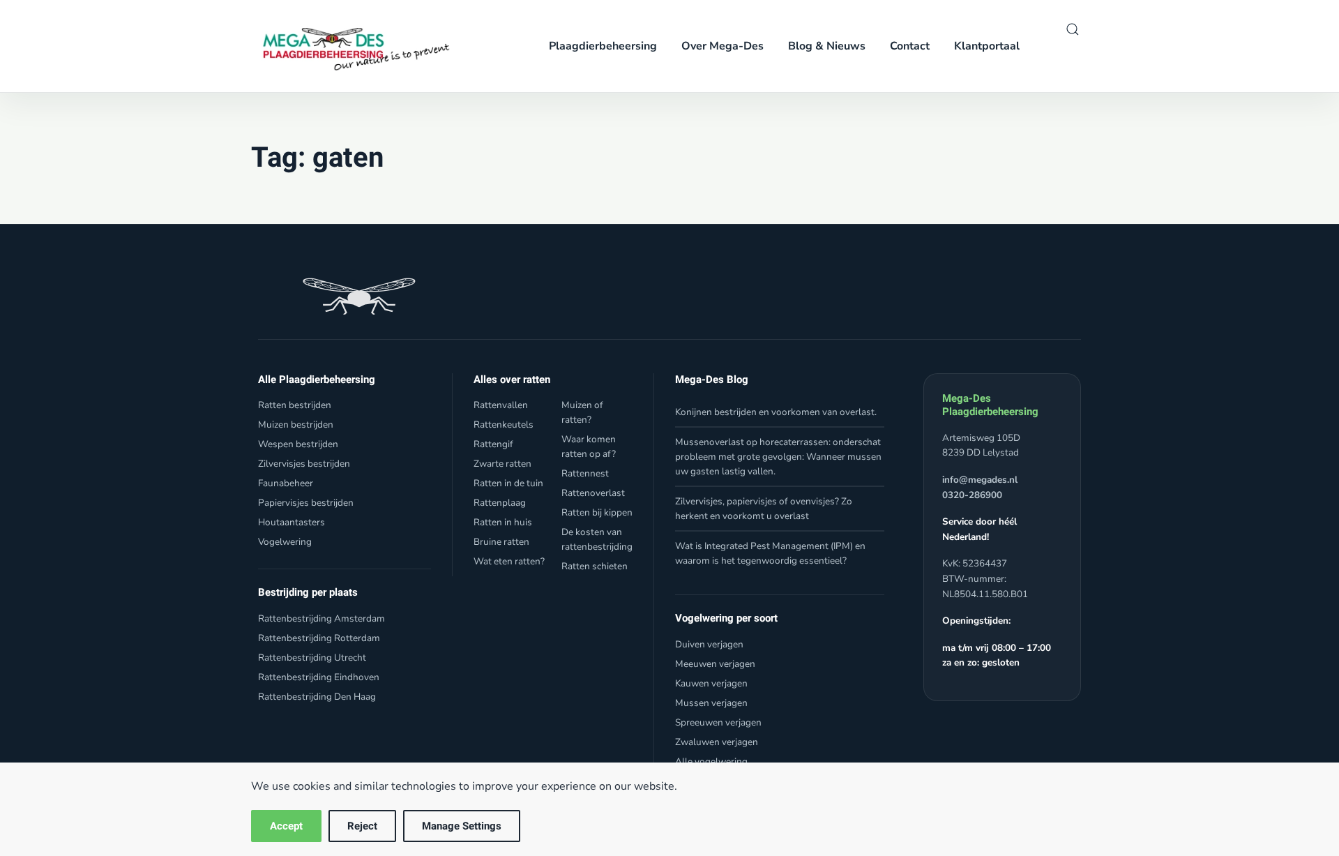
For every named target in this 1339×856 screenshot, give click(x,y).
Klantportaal (987, 46)
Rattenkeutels (504, 424)
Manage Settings (461, 826)
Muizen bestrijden (295, 424)
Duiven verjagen (709, 644)
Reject (362, 826)
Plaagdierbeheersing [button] (603, 46)
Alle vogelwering (711, 761)
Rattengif (493, 444)
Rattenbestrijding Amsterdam (321, 618)
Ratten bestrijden (294, 405)
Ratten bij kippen (597, 512)
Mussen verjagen (711, 702)
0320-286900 (972, 495)
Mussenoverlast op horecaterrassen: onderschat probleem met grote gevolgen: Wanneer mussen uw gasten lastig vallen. (778, 456)
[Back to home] (351, 46)
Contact (910, 46)
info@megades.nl (980, 479)
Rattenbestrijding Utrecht (312, 657)
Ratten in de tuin (508, 483)
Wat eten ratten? (509, 561)
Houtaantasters (291, 522)
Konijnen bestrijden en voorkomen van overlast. (776, 412)
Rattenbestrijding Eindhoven (318, 677)
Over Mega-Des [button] (722, 46)
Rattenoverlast (593, 493)
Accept (286, 826)
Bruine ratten (501, 541)
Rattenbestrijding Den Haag (317, 696)
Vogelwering (285, 541)
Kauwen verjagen (711, 683)
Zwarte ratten (502, 463)
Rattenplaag (500, 502)
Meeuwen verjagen (715, 663)
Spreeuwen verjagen (718, 722)
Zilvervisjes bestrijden (304, 463)
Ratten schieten (594, 566)
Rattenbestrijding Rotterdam (319, 638)
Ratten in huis (503, 522)
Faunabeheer (285, 483)
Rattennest (585, 473)
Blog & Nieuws (826, 46)
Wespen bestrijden (298, 444)
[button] (1072, 29)
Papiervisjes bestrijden (306, 502)
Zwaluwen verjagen (716, 742)
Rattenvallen (501, 405)
